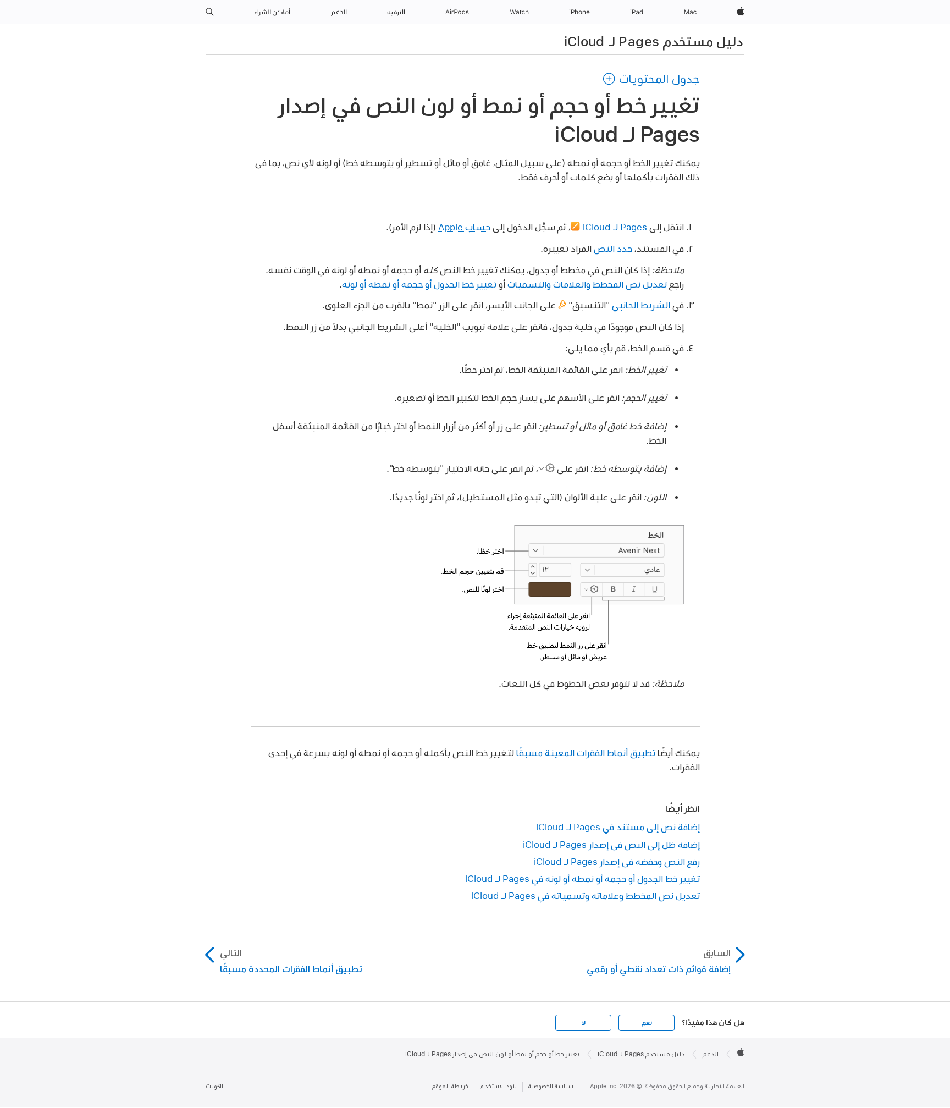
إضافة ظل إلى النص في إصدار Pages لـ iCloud (611, 844)
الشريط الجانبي (641, 305)
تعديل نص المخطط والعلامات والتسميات (587, 284)
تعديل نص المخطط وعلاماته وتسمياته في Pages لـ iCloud (585, 895)
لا (584, 1022)
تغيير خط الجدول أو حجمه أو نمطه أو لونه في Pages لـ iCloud (582, 878)
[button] (209, 12)
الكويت (214, 1086)
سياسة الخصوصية (550, 1086)
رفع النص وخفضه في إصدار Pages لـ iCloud (617, 861)
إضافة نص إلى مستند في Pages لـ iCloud (618, 826)
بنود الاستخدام (498, 1086)
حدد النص (613, 248)
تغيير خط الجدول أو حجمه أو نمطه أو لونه (419, 284)
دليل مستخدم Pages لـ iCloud (653, 41)
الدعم (711, 1054)
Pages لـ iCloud (615, 226)
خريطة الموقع (450, 1086)
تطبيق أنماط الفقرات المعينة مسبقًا (585, 752)
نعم (646, 1022)
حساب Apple (464, 226)
